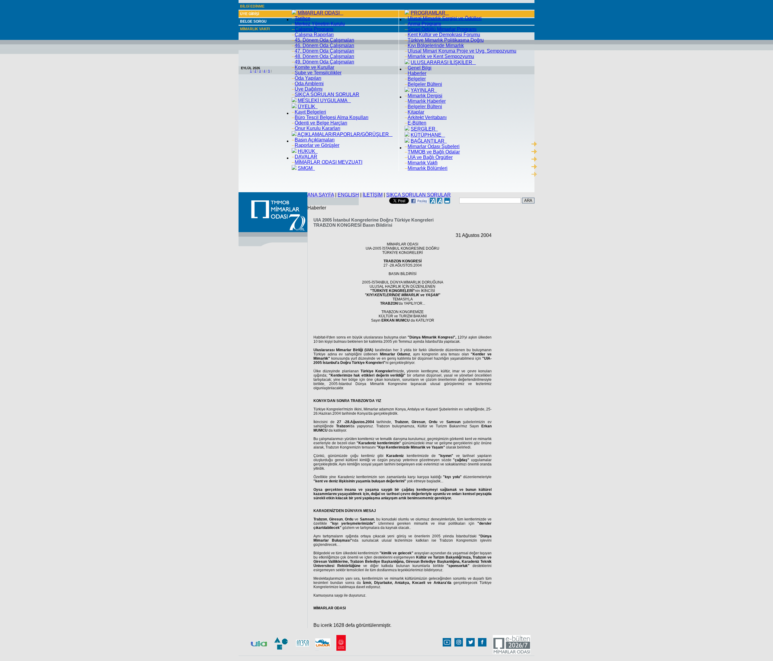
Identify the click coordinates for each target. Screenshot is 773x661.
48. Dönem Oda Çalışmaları (324, 56)
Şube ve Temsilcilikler (318, 72)
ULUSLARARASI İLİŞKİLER (443, 62)
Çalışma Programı (314, 29)
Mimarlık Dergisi (425, 95)
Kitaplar (416, 112)
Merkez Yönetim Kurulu (320, 23)
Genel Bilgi (419, 67)
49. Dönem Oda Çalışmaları (324, 61)
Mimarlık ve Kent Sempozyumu (441, 56)
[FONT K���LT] (440, 202)
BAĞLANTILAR (429, 141)
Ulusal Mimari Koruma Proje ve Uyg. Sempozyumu (462, 50)
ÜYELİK (308, 106)
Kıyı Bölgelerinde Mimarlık (436, 45)
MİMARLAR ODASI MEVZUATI (328, 162)
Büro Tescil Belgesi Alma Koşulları (331, 117)
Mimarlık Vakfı (423, 162)
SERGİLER (424, 128)
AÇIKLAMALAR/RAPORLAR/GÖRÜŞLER (345, 134)
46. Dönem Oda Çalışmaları (324, 45)
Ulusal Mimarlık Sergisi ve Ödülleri (445, 18)
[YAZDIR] (447, 202)
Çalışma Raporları (314, 34)
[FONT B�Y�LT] (433, 202)
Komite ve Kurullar (314, 67)
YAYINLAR (424, 90)
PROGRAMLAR (430, 12)
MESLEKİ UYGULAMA (324, 100)
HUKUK (308, 151)
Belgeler (417, 78)
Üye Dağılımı (308, 89)
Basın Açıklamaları (315, 139)
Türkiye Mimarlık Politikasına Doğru (446, 40)
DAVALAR (306, 156)
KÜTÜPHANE (428, 135)
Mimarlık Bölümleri (427, 168)
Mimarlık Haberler (427, 101)
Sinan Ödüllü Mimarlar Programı (442, 29)
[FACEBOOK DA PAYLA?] (419, 202)
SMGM (306, 168)
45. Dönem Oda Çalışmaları (324, 40)
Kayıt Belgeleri (310, 112)
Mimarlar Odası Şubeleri (434, 146)
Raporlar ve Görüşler (317, 145)
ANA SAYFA (320, 194)
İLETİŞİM (373, 194)
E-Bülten (417, 122)
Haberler (417, 73)
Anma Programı (424, 23)
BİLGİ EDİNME (252, 6)
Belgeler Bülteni (425, 84)
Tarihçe (302, 18)
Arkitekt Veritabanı (427, 117)
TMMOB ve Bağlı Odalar (434, 151)
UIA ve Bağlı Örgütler (430, 157)
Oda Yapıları (308, 78)
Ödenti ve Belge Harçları (321, 122)
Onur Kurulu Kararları (317, 128)
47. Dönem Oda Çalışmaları (324, 50)
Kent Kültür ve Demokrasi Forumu (444, 34)
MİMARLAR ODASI (320, 12)
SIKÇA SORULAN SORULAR (327, 94)
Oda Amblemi (309, 83)
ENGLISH (348, 194)
